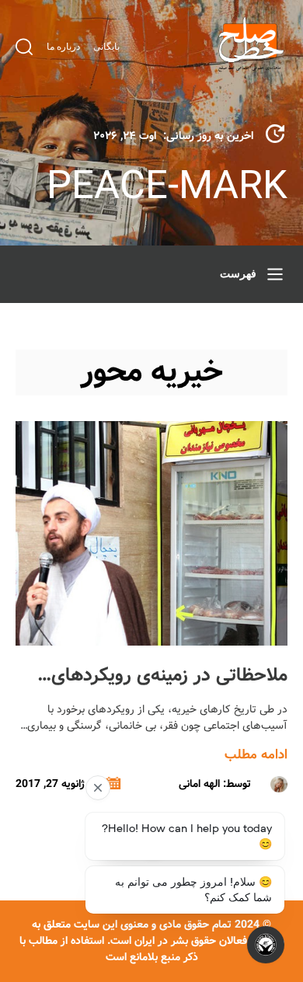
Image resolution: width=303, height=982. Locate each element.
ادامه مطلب (256, 754)
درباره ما (63, 46)
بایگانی (106, 46)
